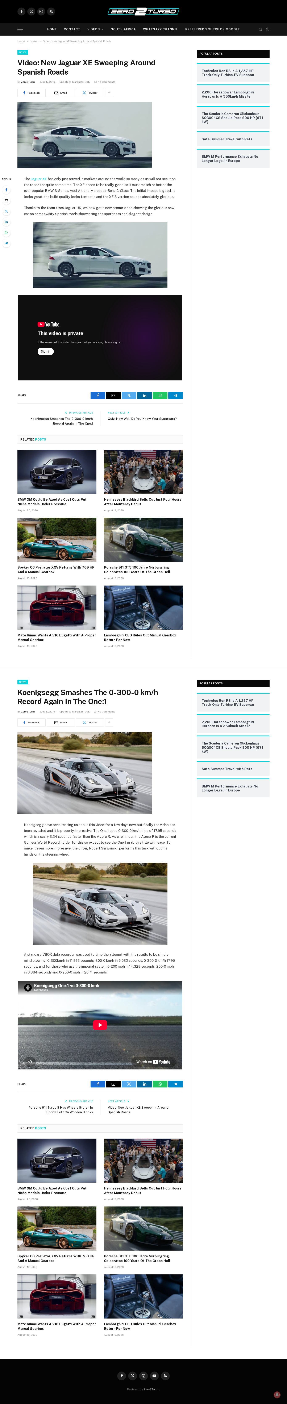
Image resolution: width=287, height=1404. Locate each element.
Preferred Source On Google (212, 29)
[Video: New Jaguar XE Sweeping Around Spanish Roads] (84, 167)
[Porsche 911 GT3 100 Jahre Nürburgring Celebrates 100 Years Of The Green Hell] (143, 540)
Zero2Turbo (28, 81)
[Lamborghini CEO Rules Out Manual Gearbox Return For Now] (143, 608)
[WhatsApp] (6, 232)
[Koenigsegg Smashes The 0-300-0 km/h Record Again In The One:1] (84, 812)
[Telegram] (6, 243)
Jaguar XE (39, 179)
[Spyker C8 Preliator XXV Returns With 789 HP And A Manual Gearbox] (56, 540)
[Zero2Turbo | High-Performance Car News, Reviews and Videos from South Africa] (143, 11)
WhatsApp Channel (160, 29)
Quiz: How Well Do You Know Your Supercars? (142, 418)
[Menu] (20, 29)
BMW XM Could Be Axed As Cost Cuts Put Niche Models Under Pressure (52, 502)
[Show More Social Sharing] (109, 93)
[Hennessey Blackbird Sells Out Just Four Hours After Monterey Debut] (143, 472)
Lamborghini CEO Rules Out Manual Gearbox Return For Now (140, 637)
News (22, 52)
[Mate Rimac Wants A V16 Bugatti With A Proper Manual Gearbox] (56, 608)
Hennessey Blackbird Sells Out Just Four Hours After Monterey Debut (143, 502)
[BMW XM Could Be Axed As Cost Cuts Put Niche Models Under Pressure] (56, 472)
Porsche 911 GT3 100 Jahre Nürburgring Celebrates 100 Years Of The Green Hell (137, 569)
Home (52, 29)
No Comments (106, 81)
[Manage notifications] (277, 1394)
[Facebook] (6, 190)
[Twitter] (6, 211)
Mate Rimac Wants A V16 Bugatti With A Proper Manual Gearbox (56, 637)
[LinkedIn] (6, 222)
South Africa (123, 29)
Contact (72, 29)
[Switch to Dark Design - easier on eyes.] (267, 29)
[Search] (260, 29)
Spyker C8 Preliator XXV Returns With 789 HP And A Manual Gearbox (56, 569)
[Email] (6, 200)
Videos (93, 29)
